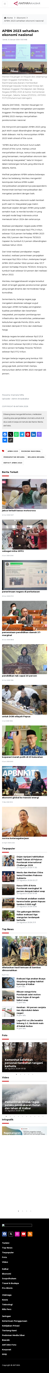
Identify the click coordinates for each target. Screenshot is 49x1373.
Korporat (6, 1349)
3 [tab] (24, 1074)
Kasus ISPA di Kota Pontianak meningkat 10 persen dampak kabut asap (31, 888)
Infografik (7, 1119)
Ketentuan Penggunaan (14, 1321)
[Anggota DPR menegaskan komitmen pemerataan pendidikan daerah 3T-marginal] (24, 615)
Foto (4, 1035)
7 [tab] (30, 1116)
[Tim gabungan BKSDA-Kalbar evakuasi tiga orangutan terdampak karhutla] (8, 915)
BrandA (6, 1340)
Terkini (5, 1243)
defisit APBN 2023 (13, 463)
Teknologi (7, 1304)
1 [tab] (16, 1074)
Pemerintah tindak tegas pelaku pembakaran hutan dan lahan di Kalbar (22, 1105)
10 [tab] (43, 1116)
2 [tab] (20, 1074)
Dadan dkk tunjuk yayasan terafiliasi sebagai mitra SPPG (22, 549)
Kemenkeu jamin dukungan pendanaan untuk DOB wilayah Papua (23, 715)
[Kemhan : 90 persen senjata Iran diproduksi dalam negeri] (8, 1011)
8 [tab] (34, 1116)
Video (5, 1077)
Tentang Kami (9, 1330)
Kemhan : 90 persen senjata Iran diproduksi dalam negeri (31, 1010)
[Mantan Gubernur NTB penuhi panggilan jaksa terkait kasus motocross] (24, 493)
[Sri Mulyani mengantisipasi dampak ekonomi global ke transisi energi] (24, 781)
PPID (4, 1354)
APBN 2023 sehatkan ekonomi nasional (24, 21)
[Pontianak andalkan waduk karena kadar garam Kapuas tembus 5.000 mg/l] (8, 902)
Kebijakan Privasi (10, 1326)
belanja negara (36, 457)
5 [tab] (32, 1074)
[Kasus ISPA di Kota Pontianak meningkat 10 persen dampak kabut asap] (8, 889)
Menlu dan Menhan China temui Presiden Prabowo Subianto (30, 875)
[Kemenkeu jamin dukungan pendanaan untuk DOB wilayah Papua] (24, 699)
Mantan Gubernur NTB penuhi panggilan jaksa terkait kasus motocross (24, 509)
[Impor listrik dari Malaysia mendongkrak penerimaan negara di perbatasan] (24, 575)
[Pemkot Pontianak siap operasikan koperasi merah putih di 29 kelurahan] (24, 740)
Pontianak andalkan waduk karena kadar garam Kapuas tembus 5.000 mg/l (31, 901)
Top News (8, 929)
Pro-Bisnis (7, 1288)
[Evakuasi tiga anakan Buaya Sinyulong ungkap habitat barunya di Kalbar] (8, 982)
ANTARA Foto (9, 1345)
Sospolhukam (9, 1278)
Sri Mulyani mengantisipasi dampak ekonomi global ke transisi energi (21, 796)
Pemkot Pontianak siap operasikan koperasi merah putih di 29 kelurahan (22, 755)
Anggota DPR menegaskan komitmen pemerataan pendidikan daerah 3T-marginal (23, 632)
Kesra (5, 1300)
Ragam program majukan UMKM (22, 1201)
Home (9, 18)
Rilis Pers (6, 1309)
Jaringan (6, 1316)
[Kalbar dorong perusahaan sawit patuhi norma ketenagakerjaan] (24, 821)
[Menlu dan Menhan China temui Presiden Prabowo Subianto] (8, 876)
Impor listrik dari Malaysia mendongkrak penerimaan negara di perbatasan (24, 590)
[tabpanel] (24, 1057)
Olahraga (6, 1295)
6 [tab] (26, 1116)
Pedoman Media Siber (13, 1335)
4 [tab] (28, 1074)
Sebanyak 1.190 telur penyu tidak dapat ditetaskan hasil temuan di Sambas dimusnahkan (23, 967)
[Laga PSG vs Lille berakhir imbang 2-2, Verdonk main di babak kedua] (8, 1024)
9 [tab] (38, 1116)
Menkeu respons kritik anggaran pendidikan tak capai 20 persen (20, 674)
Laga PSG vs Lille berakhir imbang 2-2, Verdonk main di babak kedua (30, 1023)
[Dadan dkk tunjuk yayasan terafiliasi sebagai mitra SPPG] (24, 534)
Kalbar (5, 1269)
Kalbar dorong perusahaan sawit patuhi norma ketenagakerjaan (24, 837)
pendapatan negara (14, 457)
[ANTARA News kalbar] (27, 3)
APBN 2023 (13, 451)
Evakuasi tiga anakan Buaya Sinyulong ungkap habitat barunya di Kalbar (31, 981)
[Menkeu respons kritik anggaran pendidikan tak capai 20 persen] (24, 659)
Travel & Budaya (10, 1283)
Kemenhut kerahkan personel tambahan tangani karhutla (24, 1063)
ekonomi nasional (31, 451)
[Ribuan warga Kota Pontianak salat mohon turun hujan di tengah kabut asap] (8, 995)
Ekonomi (21, 18)
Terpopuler (8, 848)
